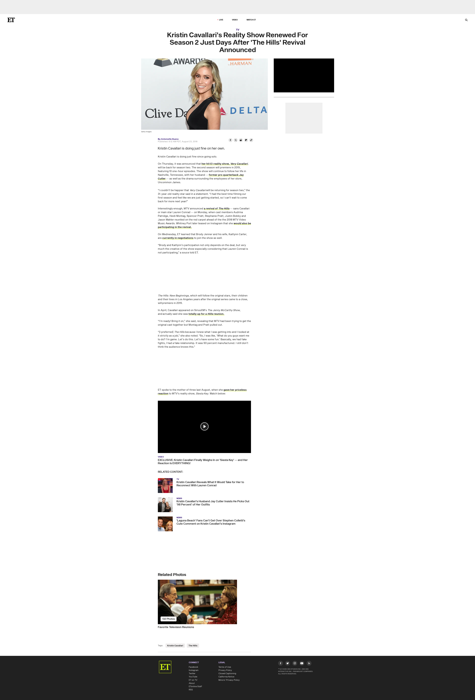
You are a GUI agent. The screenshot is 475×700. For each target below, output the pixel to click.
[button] (204, 426)
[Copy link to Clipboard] (251, 140)
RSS (191, 689)
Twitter (192, 673)
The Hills (193, 645)
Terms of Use (224, 667)
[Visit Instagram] (294, 664)
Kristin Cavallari (175, 645)
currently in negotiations (177, 238)
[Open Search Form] (466, 20)
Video (235, 19)
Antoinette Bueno (170, 139)
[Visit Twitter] (287, 664)
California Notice (226, 676)
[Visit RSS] (309, 664)
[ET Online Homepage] (11, 20)
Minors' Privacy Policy (229, 680)
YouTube (193, 676)
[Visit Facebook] (280, 664)
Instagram (193, 670)
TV (237, 30)
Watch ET (251, 19)
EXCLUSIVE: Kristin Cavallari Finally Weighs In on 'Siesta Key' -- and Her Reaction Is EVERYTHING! (203, 461)
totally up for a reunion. (206, 314)
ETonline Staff (195, 686)
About (192, 683)
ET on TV (193, 680)
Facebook (193, 667)
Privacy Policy (225, 670)
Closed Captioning (227, 673)
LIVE (221, 19)
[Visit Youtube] (301, 663)
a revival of (216, 208)
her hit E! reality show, (225, 164)
